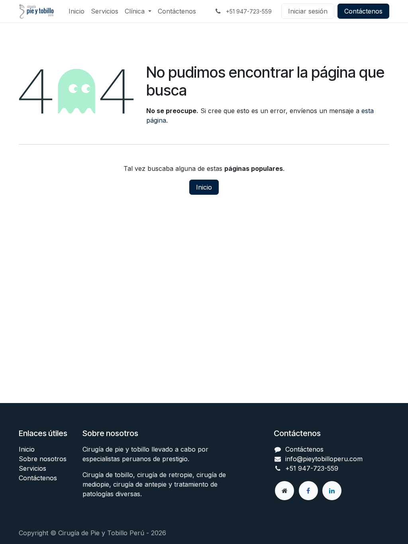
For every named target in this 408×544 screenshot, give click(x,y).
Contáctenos (363, 11)
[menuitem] (76, 11)
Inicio (204, 187)
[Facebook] (308, 490)
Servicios (32, 468)
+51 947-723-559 (311, 468)
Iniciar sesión (308, 11)
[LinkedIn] (331, 490)
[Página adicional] (284, 490)
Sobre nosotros (43, 459)
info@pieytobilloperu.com (324, 459)
